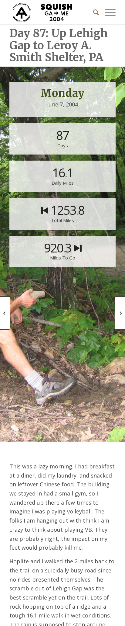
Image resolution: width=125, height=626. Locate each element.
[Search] (93, 12)
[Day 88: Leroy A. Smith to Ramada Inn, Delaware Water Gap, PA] (120, 313)
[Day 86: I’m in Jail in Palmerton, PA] (5, 313)
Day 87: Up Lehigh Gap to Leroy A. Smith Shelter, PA (58, 45)
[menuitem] (93, 12)
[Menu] (107, 12)
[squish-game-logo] (51, 12)
